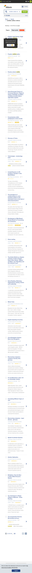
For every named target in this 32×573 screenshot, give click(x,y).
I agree (16, 570)
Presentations (11, 303)
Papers (8, 30)
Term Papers (10, 120)
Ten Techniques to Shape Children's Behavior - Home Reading (15, 497)
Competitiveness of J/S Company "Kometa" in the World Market (15, 173)
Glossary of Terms (12, 138)
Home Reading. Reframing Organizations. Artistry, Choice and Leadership (16, 282)
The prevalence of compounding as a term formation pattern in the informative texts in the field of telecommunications (16, 197)
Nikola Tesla (11, 301)
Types (26, 6)
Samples (10, 56)
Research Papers (11, 74)
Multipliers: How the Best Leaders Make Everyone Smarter (14, 476)
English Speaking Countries (15, 319)
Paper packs (15, 30)
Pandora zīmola (14, 72)
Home (6, 19)
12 (14, 533)
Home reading (11, 239)
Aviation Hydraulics (13, 457)
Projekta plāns (14, 54)
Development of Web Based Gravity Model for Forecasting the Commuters (16, 220)
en (28, 1)
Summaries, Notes (12, 99)
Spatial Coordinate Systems (15, 437)
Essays (9, 520)
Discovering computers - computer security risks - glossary (14, 358)
